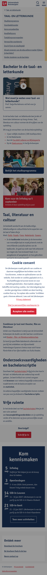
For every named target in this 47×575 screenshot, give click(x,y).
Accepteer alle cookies (23, 311)
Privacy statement (23, 299)
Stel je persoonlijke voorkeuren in (23, 305)
